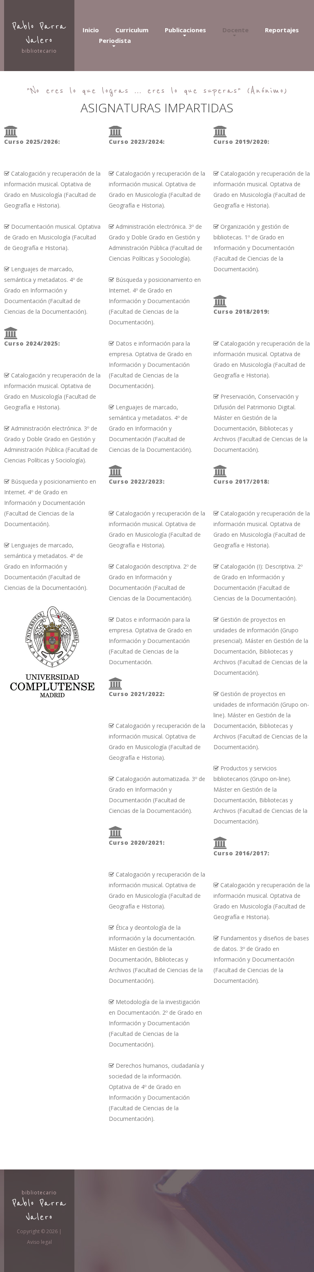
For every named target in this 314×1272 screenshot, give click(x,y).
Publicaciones (185, 30)
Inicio (91, 30)
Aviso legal (39, 1242)
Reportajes (282, 30)
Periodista (115, 40)
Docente (235, 30)
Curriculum (131, 30)
